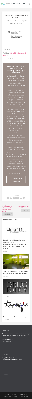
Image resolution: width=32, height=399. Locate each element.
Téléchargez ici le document (16, 179)
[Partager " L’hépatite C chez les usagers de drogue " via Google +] (14, 198)
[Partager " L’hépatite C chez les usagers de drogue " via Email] (21, 198)
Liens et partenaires (6, 341)
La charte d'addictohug (7, 339)
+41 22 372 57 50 (9, 357)
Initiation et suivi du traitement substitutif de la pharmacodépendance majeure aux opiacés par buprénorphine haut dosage (15, 244)
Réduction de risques (16, 23)
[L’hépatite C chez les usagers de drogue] (16, 35)
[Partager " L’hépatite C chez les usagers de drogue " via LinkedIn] (17, 198)
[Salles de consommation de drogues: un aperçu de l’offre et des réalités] (16, 261)
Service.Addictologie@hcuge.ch (14, 359)
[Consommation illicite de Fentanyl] (16, 306)
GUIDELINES (17, 20)
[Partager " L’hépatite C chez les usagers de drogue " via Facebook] (7, 198)
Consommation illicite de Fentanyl (15, 317)
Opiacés (24, 20)
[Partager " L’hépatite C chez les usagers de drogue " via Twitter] (11, 198)
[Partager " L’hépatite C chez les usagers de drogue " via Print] (24, 198)
